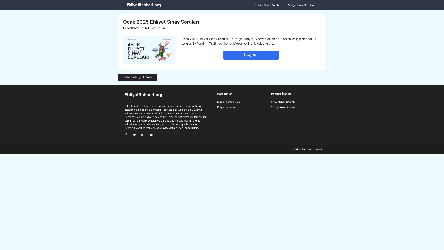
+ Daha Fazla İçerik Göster (137, 77)
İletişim (318, 149)
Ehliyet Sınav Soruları (268, 5)
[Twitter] (134, 134)
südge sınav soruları (283, 107)
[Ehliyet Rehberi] (144, 5)
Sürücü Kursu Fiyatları (229, 101)
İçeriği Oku (251, 55)
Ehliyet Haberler (226, 107)
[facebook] (126, 134)
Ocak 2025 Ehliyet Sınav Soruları (161, 22)
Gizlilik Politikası (302, 149)
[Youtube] (151, 134)
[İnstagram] (142, 134)
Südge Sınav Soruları (301, 5)
